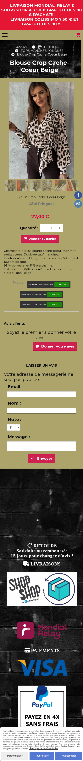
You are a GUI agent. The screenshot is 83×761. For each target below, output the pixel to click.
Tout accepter (68, 755)
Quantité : (29, 228)
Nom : (14, 403)
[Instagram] (78, 204)
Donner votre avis (57, 346)
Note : (14, 419)
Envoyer (44, 458)
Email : (15, 386)
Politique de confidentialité (43, 748)
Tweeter (19, 282)
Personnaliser (15, 755)
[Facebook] (78, 195)
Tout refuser (42, 755)
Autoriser (62, 284)
